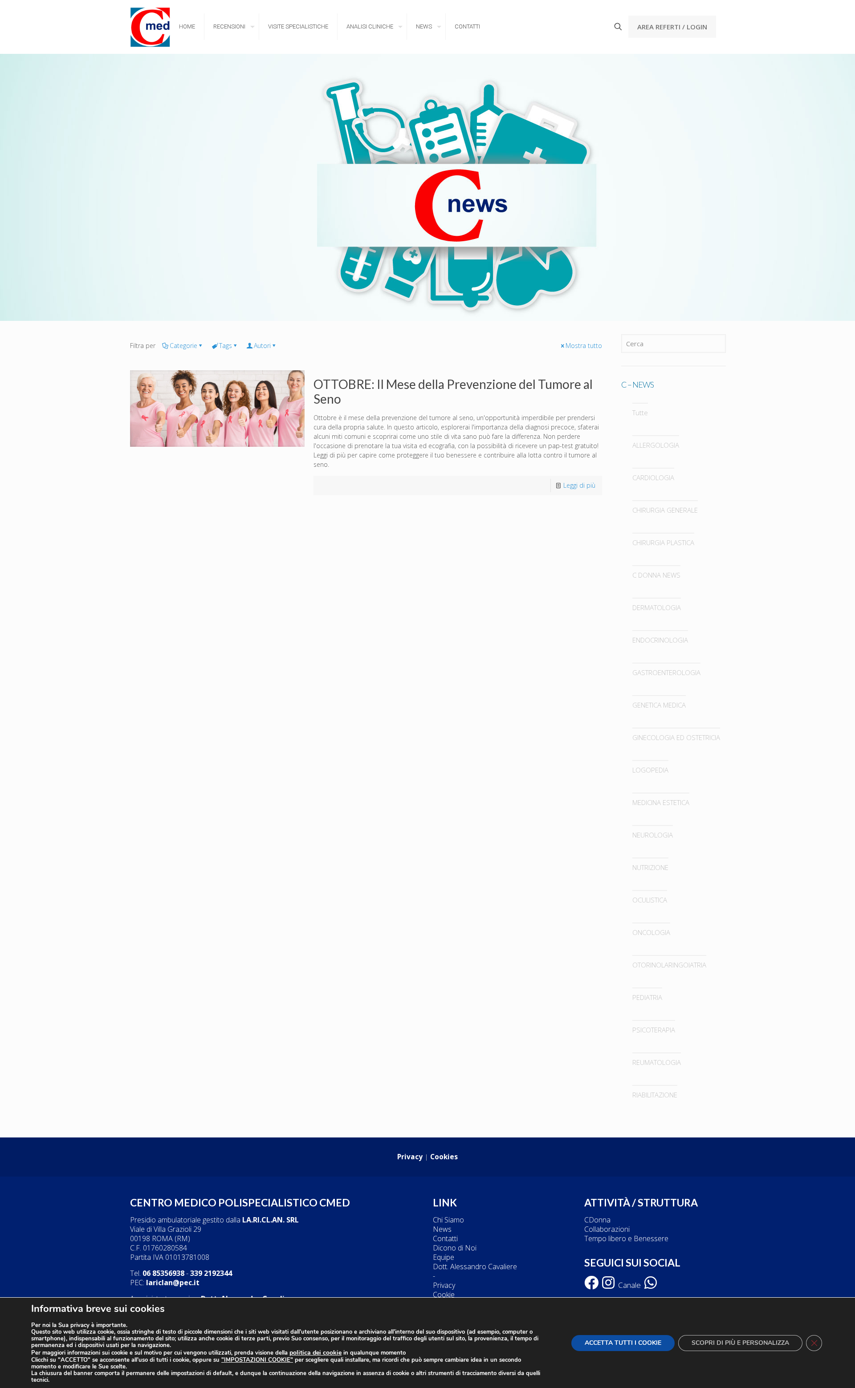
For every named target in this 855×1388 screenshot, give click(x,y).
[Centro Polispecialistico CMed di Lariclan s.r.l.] (150, 26)
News (442, 1229)
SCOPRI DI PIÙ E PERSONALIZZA (740, 1343)
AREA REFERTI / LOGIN (672, 26)
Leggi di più (579, 485)
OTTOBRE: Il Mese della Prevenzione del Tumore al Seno (453, 391)
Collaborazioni (607, 1229)
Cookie (444, 1294)
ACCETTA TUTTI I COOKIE (623, 1343)
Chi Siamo (448, 1220)
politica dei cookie (315, 1352)
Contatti (445, 1238)
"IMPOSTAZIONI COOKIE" (257, 1360)
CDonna (597, 1220)
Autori (262, 345)
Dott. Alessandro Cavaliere (475, 1266)
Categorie (183, 345)
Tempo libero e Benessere (626, 1238)
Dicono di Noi (454, 1248)
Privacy (444, 1285)
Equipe (443, 1257)
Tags (225, 345)
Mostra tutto (584, 345)
